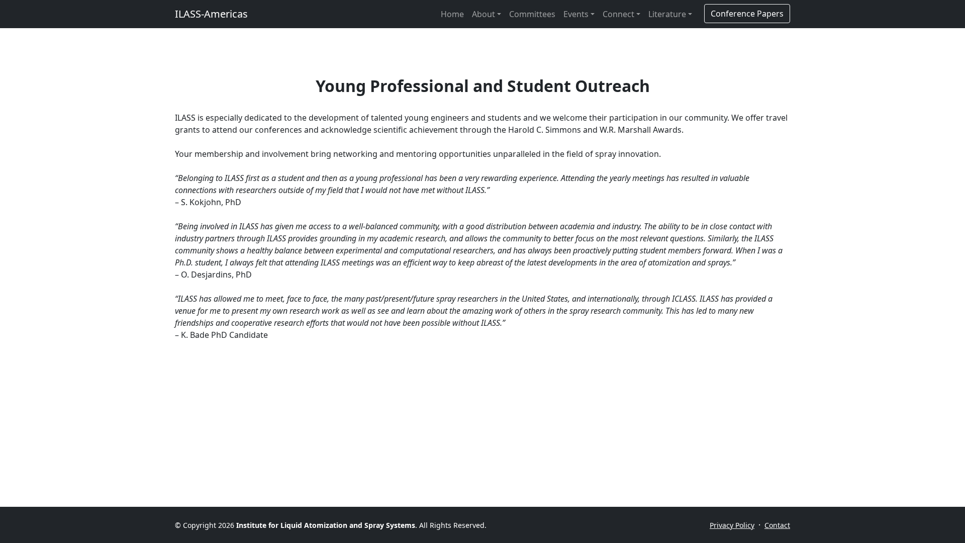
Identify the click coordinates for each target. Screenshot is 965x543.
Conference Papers (747, 13)
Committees (532, 14)
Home (452, 14)
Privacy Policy (732, 525)
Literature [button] (667, 14)
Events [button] (576, 14)
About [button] (483, 14)
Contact (777, 525)
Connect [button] (618, 14)
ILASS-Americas (211, 14)
